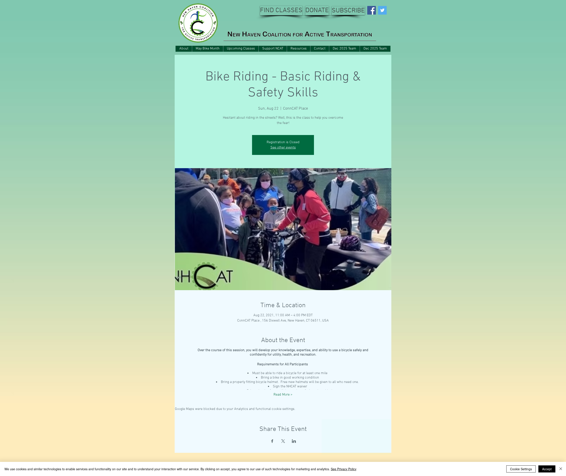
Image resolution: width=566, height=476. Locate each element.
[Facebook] (371, 10)
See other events (283, 147)
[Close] (560, 468)
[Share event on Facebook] (272, 441)
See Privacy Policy (343, 469)
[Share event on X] (283, 441)
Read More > (283, 394)
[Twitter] (382, 10)
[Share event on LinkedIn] (294, 441)
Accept (547, 469)
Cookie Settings (521, 469)
